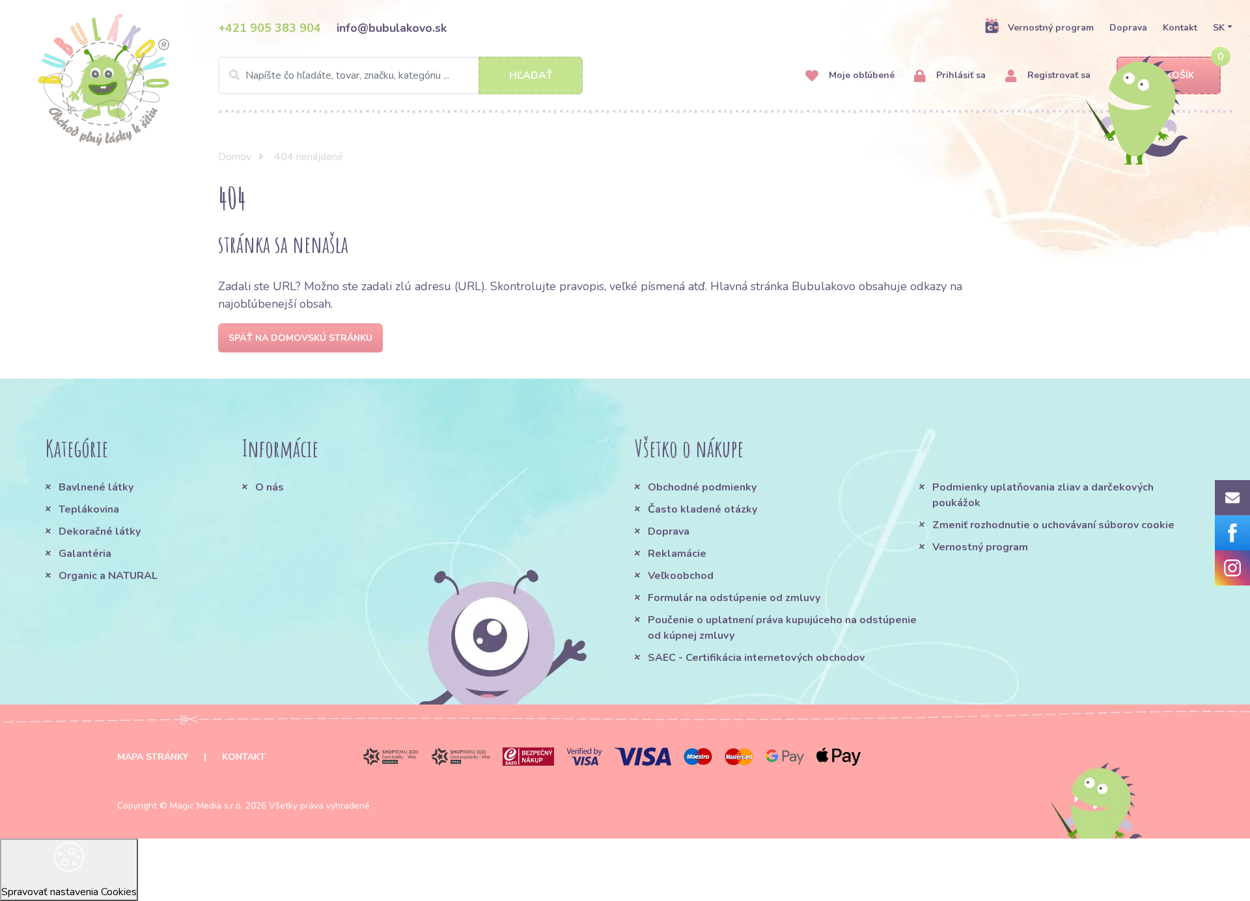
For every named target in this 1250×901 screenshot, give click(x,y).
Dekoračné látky (100, 531)
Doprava (1128, 27)
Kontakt (1180, 27)
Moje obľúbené (860, 75)
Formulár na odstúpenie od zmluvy (734, 598)
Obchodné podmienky (702, 487)
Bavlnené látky (96, 487)
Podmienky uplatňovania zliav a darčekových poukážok (1043, 495)
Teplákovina (89, 509)
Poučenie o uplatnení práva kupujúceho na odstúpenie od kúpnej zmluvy (782, 628)
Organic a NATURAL (108, 576)
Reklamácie (677, 553)
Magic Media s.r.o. (206, 806)
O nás (269, 487)
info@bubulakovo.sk (392, 28)
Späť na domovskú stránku (300, 338)
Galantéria (85, 553)
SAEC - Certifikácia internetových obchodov (756, 658)
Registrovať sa (1057, 75)
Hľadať (531, 75)
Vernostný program (1051, 27)
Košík (1180, 75)
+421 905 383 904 (269, 28)
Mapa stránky (152, 757)
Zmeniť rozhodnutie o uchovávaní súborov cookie (1053, 525)
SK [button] (1219, 27)
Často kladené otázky (702, 509)
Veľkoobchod (681, 576)
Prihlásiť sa (960, 75)
